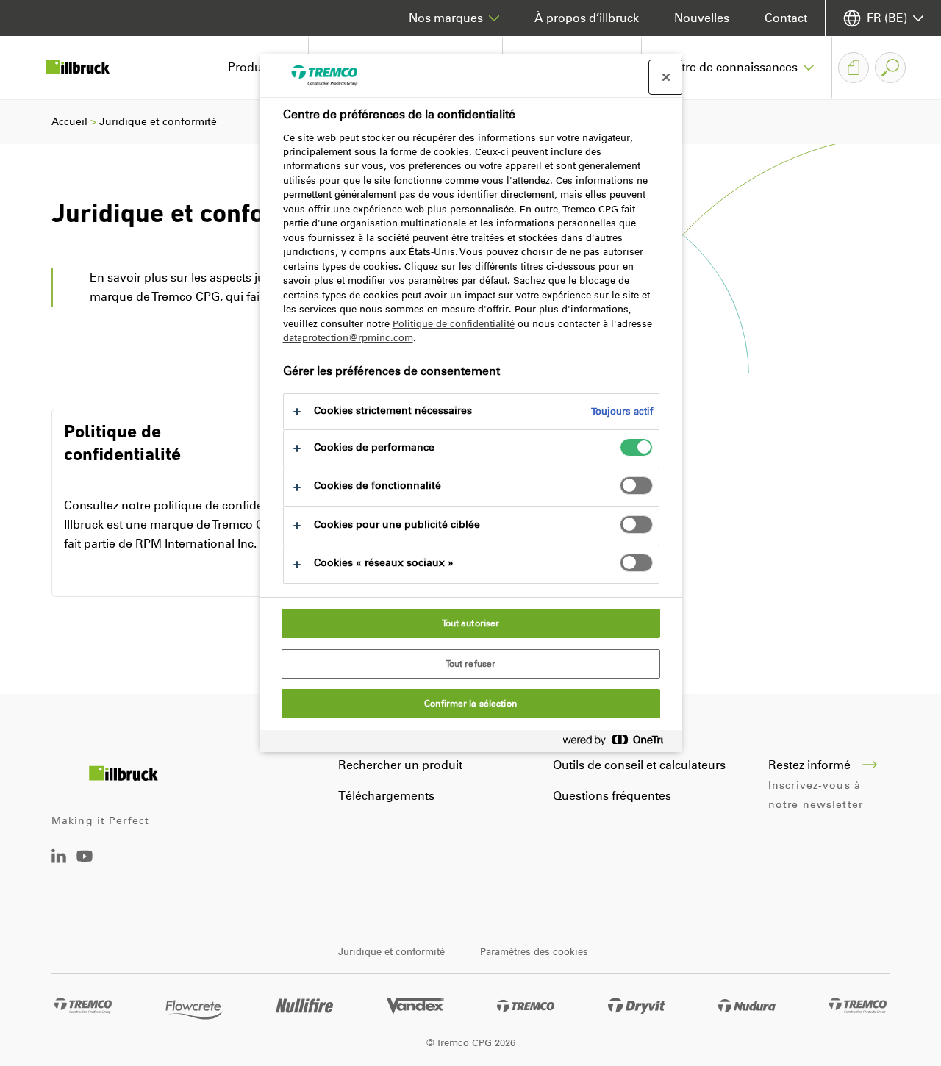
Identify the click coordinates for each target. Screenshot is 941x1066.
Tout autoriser (471, 623)
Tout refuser (470, 664)
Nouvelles (701, 18)
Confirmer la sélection (470, 703)
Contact (786, 18)
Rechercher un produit (400, 765)
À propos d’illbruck (586, 18)
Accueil (69, 121)
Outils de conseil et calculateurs (639, 765)
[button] (737, 67)
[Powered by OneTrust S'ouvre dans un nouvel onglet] (619, 743)
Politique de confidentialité (454, 323)
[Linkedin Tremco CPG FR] (58, 859)
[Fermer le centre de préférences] (666, 77)
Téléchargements (386, 796)
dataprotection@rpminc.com (348, 337)
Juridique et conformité (391, 951)
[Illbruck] (88, 67)
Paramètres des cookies (534, 951)
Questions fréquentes (612, 796)
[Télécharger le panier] (853, 67)
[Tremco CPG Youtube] (84, 866)
